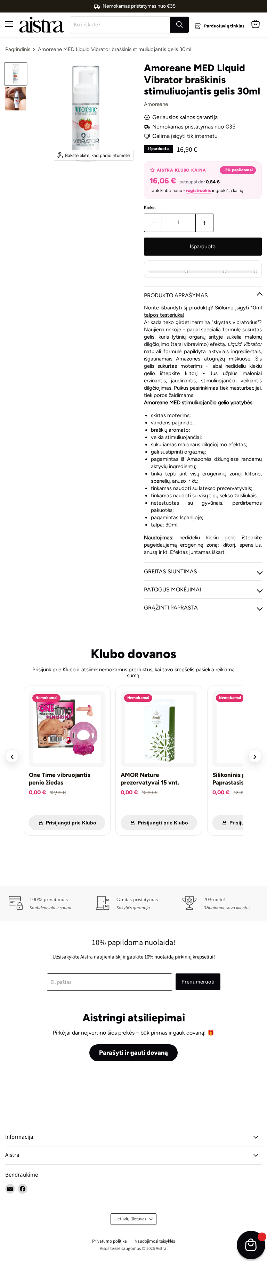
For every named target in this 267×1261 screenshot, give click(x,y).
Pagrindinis (17, 49)
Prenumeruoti (198, 982)
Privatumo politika (109, 1241)
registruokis (198, 190)
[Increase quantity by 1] (204, 223)
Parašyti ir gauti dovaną (133, 1052)
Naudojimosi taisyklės (155, 1241)
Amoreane (156, 104)
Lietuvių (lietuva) (130, 1219)
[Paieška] (179, 25)
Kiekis (149, 207)
